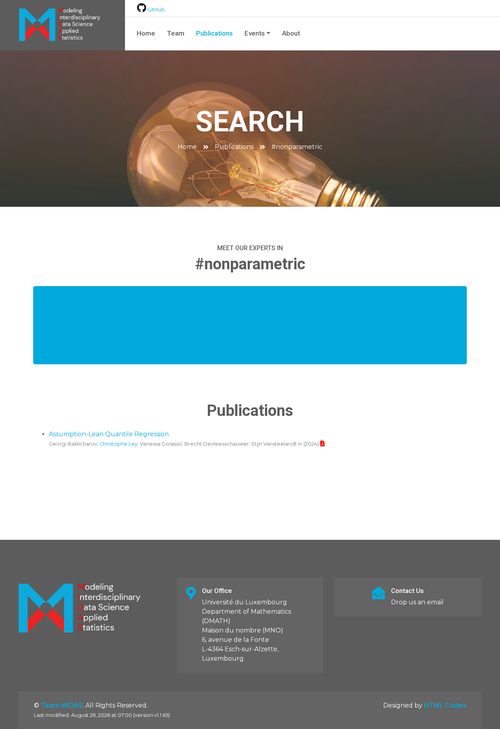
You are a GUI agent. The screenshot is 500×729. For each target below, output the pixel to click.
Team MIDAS (62, 705)
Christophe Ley (119, 444)
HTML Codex (445, 705)
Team (175, 33)
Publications (214, 33)
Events (255, 33)
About (291, 33)
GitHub (155, 10)
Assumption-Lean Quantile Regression (109, 434)
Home (146, 33)
